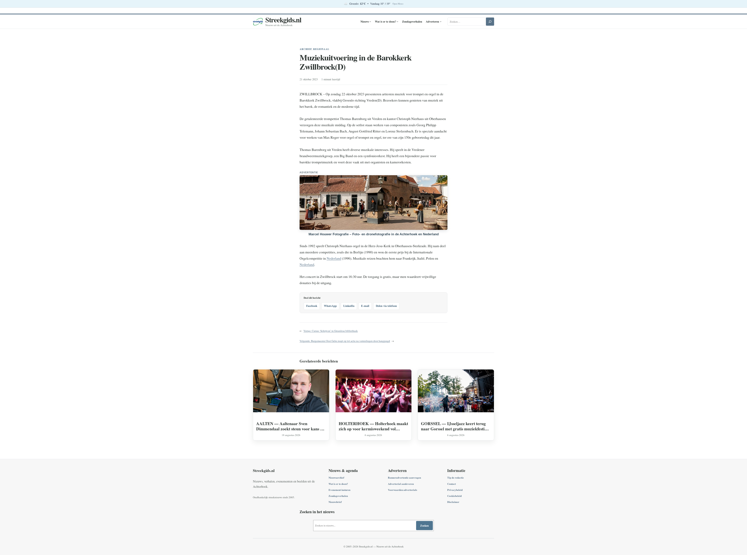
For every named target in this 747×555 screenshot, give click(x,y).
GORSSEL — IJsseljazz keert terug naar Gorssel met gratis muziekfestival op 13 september (455, 426)
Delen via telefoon (386, 306)
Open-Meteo (398, 3)
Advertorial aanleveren (401, 484)
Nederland (334, 258)
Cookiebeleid (454, 496)
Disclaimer (453, 502)
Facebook (311, 306)
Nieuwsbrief (335, 502)
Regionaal (321, 49)
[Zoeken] (490, 22)
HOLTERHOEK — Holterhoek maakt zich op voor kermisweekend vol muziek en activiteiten (373, 426)
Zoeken (424, 525)
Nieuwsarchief (336, 477)
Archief (306, 49)
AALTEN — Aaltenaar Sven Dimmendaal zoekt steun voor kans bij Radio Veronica (290, 426)
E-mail (365, 306)
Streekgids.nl (283, 20)
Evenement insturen (339, 490)
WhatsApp (330, 306)
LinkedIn (348, 306)
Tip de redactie (455, 477)
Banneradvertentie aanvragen (404, 477)
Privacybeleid (455, 490)
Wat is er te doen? (338, 484)
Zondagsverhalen (338, 496)
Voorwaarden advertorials (402, 490)
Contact (451, 484)
